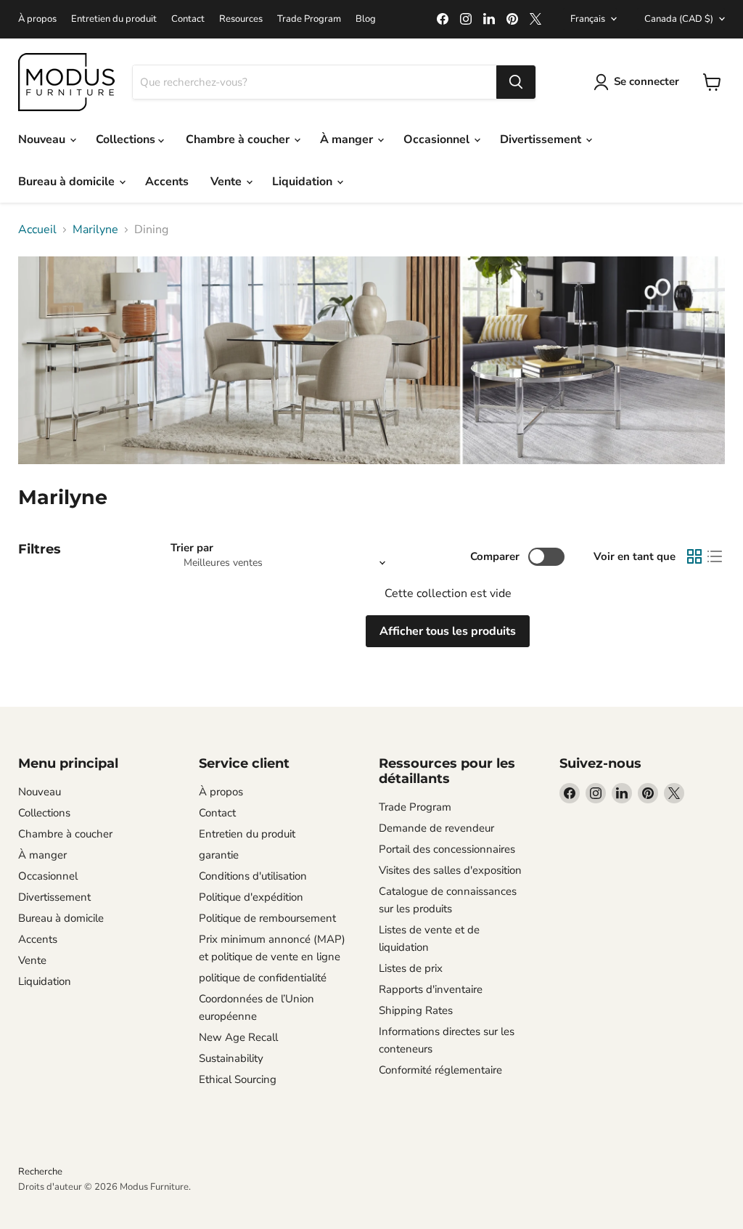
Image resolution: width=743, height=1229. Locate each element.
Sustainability (231, 1058)
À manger (348, 139)
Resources (241, 19)
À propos (37, 19)
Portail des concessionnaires (447, 849)
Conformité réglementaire (440, 1070)
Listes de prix (411, 968)
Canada (678, 18)
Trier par (192, 548)
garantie (219, 855)
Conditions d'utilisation (253, 876)
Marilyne (95, 229)
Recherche (40, 1171)
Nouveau (43, 139)
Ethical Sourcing (237, 1079)
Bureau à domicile (68, 182)
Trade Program (309, 19)
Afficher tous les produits (447, 631)
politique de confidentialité (263, 977)
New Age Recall (238, 1037)
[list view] (715, 556)
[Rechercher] (515, 82)
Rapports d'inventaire (431, 989)
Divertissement (542, 139)
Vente (227, 182)
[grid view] (694, 556)
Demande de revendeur (436, 828)
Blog (366, 19)
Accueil (37, 229)
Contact (188, 19)
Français (587, 18)
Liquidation (303, 182)
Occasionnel (437, 139)
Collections (127, 139)
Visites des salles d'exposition (450, 870)
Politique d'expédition (251, 897)
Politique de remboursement (267, 918)
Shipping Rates (416, 1010)
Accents (167, 182)
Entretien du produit (114, 19)
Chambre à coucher (239, 139)
